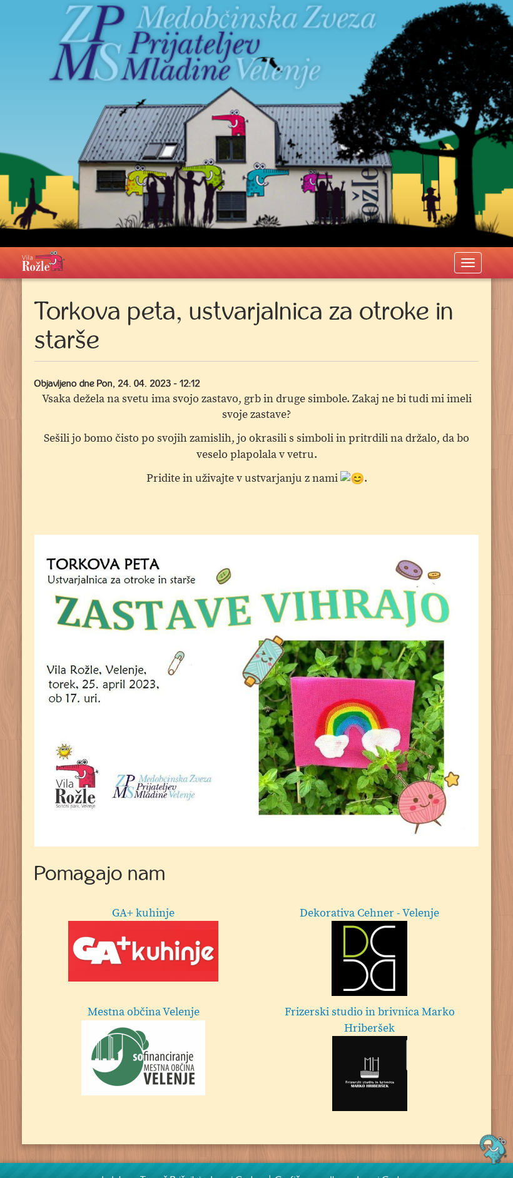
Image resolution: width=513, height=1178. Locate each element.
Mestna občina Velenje (144, 1012)
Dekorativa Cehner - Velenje (369, 913)
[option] (256, 690)
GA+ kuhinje (143, 913)
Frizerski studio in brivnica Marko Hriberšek (370, 1020)
